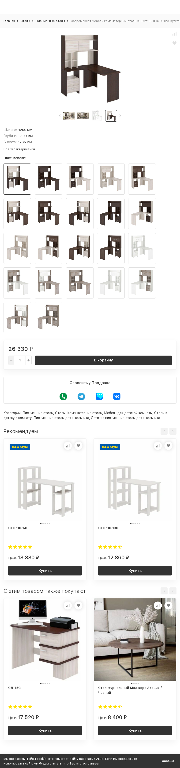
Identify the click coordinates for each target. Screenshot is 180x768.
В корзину (103, 360)
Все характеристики (19, 149)
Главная (9, 21)
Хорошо (168, 761)
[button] (60, 116)
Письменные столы (50, 21)
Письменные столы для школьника (61, 418)
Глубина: (11, 136)
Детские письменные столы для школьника (125, 418)
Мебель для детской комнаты (128, 413)
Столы (25, 21)
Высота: (10, 142)
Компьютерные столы (84, 413)
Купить (45, 570)
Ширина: (10, 130)
